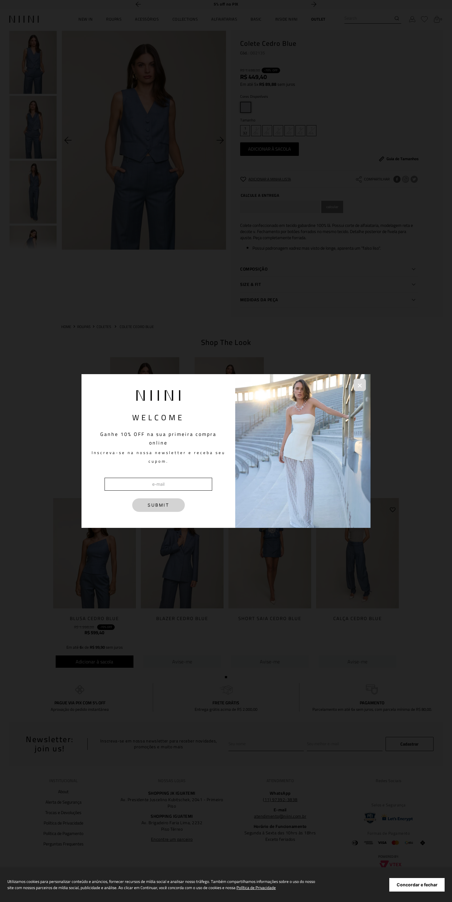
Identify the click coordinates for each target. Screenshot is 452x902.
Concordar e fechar (417, 884)
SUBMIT (158, 505)
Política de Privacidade (256, 887)
